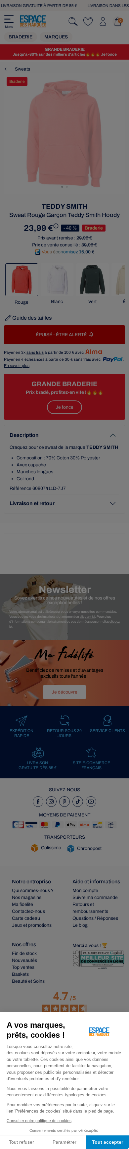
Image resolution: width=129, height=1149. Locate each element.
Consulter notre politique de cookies (39, 1121)
